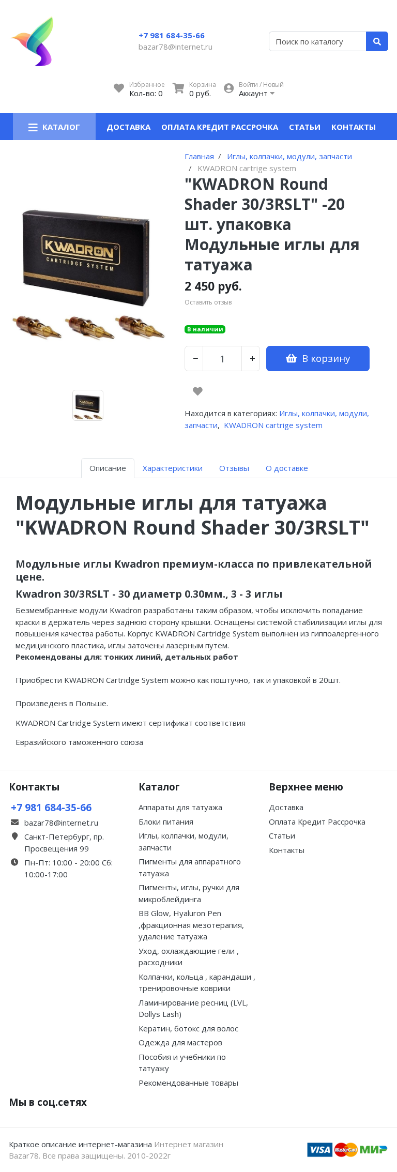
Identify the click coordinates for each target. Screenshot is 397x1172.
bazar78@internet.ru (175, 46)
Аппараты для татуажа (180, 807)
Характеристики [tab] (173, 468)
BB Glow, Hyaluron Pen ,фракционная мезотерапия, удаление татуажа (191, 924)
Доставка (128, 126)
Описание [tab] (107, 468)
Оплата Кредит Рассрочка (219, 126)
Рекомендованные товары (188, 1082)
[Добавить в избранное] (198, 391)
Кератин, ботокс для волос (188, 1028)
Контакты (353, 126)
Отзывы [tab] (234, 468)
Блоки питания (166, 821)
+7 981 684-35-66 (172, 35)
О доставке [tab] (287, 468)
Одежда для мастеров (180, 1042)
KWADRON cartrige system (273, 425)
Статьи (304, 126)
